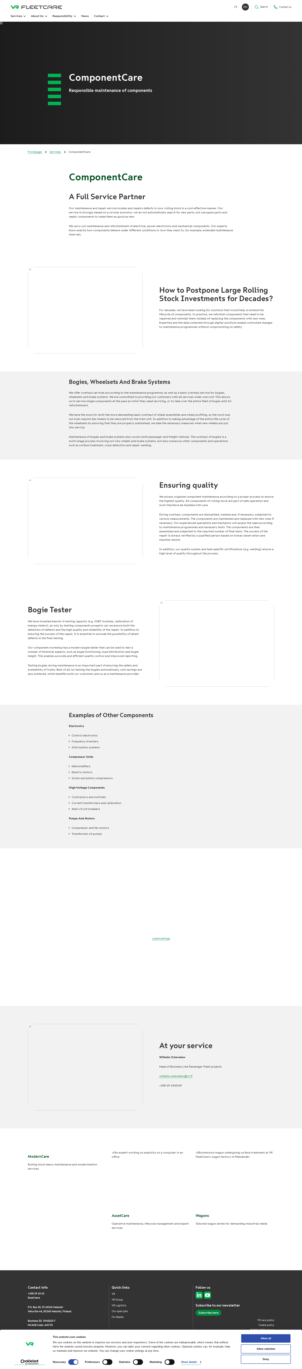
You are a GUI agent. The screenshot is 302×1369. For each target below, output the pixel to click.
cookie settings (161, 938)
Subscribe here (208, 1312)
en (245, 7)
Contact (99, 16)
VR (113, 1294)
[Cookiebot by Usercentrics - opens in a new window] (29, 1362)
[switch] (107, 1362)
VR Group (117, 1299)
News (85, 16)
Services (16, 16)
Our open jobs (120, 1311)
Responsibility (62, 16)
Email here (34, 1297)
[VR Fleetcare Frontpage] (36, 7)
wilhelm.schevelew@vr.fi (175, 1076)
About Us (37, 16)
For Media (118, 1317)
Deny (266, 1359)
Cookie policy (266, 1325)
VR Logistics (119, 1305)
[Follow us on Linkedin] (199, 1295)
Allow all (266, 1338)
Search (264, 6)
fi (235, 7)
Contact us (285, 7)
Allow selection (266, 1348)
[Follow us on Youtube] (207, 1295)
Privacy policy (266, 1320)
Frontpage (35, 152)
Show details (189, 1362)
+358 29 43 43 (36, 1293)
